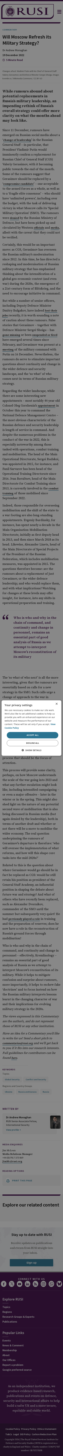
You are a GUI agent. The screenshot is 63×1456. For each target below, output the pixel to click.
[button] (31, 750)
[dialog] (31, 728)
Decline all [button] (32, 743)
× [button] (56, 704)
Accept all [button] (33, 735)
